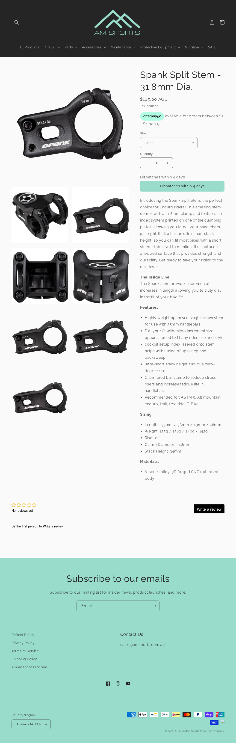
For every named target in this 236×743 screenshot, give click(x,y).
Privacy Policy (23, 643)
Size (143, 133)
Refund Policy (23, 635)
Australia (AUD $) (28, 724)
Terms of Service (25, 651)
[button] (17, 22)
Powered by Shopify (212, 731)
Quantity (146, 154)
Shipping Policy (24, 659)
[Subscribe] (154, 606)
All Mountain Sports (187, 731)
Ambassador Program (29, 667)
